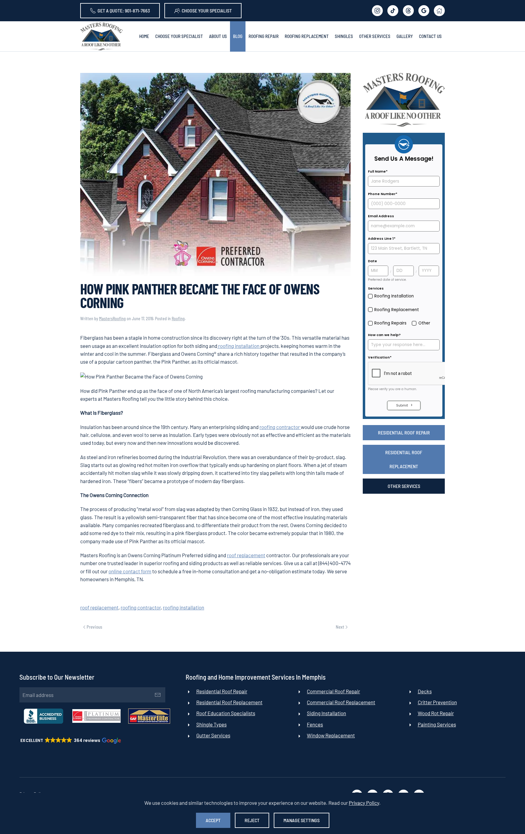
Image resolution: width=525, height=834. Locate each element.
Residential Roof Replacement (403, 459)
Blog (237, 36)
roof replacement (246, 555)
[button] (70, 740)
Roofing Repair (264, 36)
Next (340, 627)
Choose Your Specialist (207, 10)
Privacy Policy (364, 803)
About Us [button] (218, 36)
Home (144, 36)
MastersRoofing (112, 318)
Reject (252, 820)
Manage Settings (301, 820)
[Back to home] (101, 36)
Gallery (404, 36)
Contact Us (430, 36)
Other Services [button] (374, 36)
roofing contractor (280, 427)
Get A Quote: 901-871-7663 (124, 10)
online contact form (129, 571)
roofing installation (238, 346)
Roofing (178, 318)
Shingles (344, 36)
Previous (94, 627)
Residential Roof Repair (404, 432)
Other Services (404, 486)
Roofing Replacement (307, 36)
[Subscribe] (157, 694)
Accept (213, 820)
